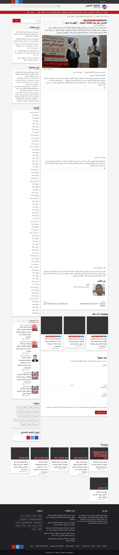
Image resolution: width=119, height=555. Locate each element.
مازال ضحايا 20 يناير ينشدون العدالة (27, 89)
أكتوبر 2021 (35, 261)
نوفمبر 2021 (34, 259)
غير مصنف (35, 424)
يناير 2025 (35, 167)
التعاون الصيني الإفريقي (67, 12)
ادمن (95, 25)
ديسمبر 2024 (34, 170)
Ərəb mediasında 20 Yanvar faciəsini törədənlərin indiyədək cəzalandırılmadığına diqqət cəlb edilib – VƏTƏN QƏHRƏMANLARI (26, 85)
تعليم (37, 420)
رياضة (28, 12)
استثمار (78, 546)
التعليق (104, 365)
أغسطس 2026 (34, 112)
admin (98, 469)
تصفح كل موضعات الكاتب (81, 286)
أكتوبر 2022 (35, 227)
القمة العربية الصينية (55, 12)
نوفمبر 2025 (34, 138)
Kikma (36, 72)
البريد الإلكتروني (103, 386)
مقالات (43, 12)
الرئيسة (105, 12)
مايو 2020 (35, 307)
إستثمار (85, 12)
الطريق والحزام (78, 12)
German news (34, 78)
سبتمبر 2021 (34, 264)
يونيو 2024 (35, 187)
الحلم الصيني (91, 12)
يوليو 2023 (35, 201)
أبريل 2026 (35, 124)
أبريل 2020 (35, 310)
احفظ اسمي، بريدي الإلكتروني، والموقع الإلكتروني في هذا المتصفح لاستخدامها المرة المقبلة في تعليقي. (76, 407)
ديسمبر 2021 (34, 256)
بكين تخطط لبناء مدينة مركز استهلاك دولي (55, 303)
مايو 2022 (35, 241)
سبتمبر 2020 (34, 296)
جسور (47, 12)
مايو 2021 (35, 276)
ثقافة (39, 12)
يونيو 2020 (35, 304)
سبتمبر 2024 (34, 178)
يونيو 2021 (35, 273)
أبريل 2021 (35, 279)
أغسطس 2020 (34, 299)
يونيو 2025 (35, 152)
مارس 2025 (35, 161)
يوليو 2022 (35, 236)
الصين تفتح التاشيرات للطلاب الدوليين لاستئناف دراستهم (27, 100)
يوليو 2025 (35, 150)
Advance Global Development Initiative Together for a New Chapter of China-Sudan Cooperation (52, 343)
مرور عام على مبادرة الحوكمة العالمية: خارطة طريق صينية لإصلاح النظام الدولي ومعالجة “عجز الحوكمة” (98, 343)
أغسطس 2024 (34, 181)
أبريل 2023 (35, 210)
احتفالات (24, 407)
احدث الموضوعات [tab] (33, 320)
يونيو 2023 (35, 204)
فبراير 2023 (35, 215)
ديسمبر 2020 (34, 287)
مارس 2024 (35, 193)
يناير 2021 (35, 284)
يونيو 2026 (35, 118)
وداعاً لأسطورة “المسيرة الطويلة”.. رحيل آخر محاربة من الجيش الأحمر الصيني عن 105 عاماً (26, 53)
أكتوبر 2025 (35, 141)
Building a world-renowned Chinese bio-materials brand (26, 79)
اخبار (101, 12)
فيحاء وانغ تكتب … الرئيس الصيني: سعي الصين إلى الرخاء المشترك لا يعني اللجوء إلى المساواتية (26, 94)
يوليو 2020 (35, 302)
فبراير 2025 (35, 164)
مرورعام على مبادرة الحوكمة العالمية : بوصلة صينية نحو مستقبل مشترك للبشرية (76, 341)
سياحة (32, 12)
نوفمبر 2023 (34, 195)
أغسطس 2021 (34, 267)
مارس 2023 (35, 213)
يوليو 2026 (35, 115)
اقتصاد (93, 546)
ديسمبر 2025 (34, 135)
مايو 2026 (35, 121)
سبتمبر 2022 (34, 230)
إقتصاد (97, 12)
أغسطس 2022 (34, 233)
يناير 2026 (35, 132)
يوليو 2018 (35, 313)
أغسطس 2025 (34, 147)
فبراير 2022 (35, 250)
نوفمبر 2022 (34, 224)
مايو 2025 (35, 155)
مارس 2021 (35, 281)
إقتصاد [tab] (19, 320)
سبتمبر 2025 (34, 144)
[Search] (12, 12)
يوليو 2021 (35, 270)
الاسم (71, 385)
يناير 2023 (35, 218)
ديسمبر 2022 (34, 221)
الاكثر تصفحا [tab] (24, 320)
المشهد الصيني (93, 5)
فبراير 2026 (35, 129)
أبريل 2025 (35, 158)
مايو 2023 (35, 207)
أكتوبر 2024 (35, 175)
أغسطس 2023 (34, 198)
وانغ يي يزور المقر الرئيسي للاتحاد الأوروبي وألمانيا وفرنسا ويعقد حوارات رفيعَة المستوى (26, 74)
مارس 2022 (35, 247)
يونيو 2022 (35, 238)
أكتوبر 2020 (35, 293)
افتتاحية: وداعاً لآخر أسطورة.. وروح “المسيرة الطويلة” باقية (27, 59)
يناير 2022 (35, 253)
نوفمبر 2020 (34, 290)
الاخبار (98, 546)
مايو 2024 (35, 190)
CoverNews (48, 552)
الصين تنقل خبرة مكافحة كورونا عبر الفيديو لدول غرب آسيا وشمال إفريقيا (99, 464)
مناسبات (23, 424)
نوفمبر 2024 (34, 173)
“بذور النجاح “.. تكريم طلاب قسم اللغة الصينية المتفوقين (93, 304)
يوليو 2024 (35, 184)
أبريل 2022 (35, 244)
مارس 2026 (35, 127)
